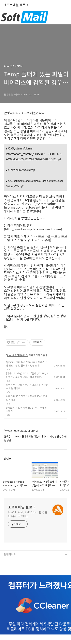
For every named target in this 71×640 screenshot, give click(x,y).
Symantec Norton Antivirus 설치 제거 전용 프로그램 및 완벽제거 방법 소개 (26, 363)
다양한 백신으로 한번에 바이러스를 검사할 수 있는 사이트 (27, 386)
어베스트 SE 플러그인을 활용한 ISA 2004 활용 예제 (26, 397)
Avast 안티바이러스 (17, 355)
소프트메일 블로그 (16, 5)
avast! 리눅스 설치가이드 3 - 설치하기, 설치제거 (26, 409)
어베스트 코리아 (12, 561)
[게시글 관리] (23, 342)
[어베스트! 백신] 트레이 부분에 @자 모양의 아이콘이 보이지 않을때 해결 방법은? (27, 375)
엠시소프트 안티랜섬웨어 (17, 567)
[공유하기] (18, 342)
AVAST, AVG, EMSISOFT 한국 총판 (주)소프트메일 (27, 514)
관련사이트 (10, 554)
